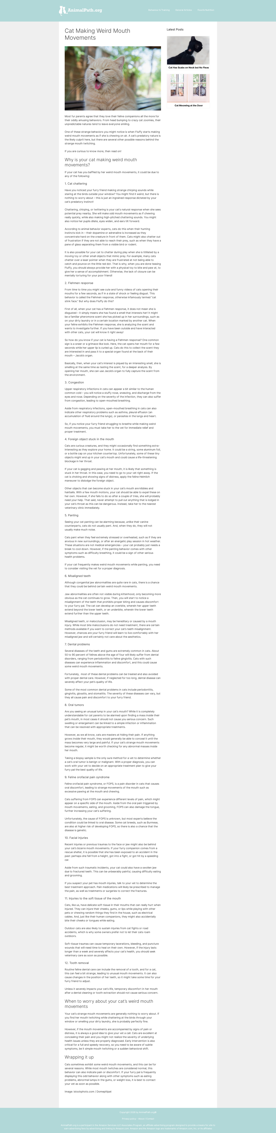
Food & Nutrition (206, 10)
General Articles (183, 10)
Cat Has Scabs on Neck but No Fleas (188, 67)
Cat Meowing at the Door (189, 105)
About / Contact (146, 1118)
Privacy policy (129, 1118)
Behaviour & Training (159, 10)
